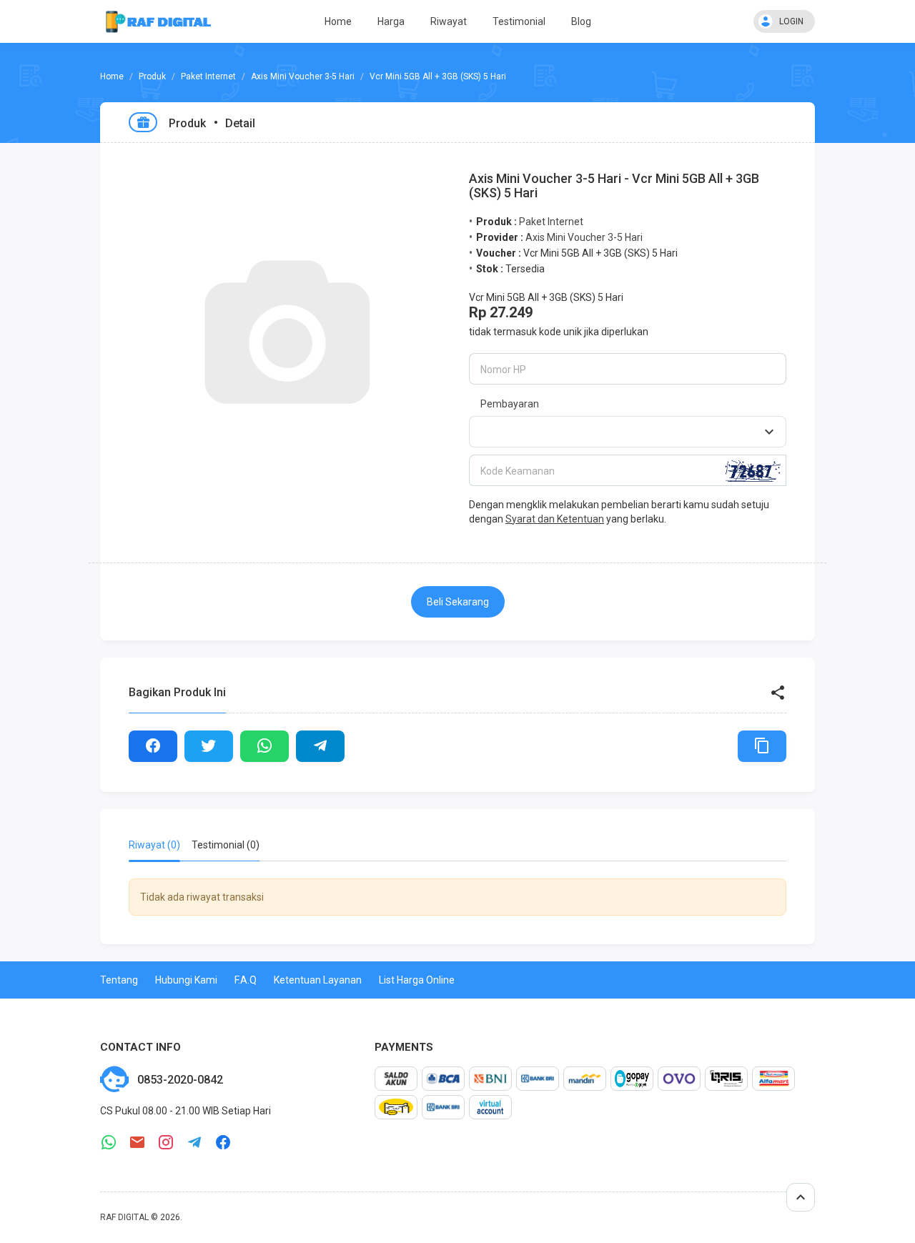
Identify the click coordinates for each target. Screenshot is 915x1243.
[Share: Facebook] (153, 746)
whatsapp (108, 1143)
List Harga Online (417, 980)
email (137, 1143)
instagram (166, 1143)
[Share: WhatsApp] (264, 746)
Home (338, 21)
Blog (581, 21)
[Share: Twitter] (208, 746)
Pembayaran (509, 404)
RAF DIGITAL (124, 1217)
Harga (391, 21)
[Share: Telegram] (320, 746)
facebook (223, 1143)
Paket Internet (208, 76)
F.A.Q (245, 980)
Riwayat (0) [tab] (154, 845)
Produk (152, 76)
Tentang (119, 980)
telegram (194, 1143)
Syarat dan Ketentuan (554, 519)
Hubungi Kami (186, 980)
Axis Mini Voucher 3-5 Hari (303, 76)
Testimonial (519, 21)
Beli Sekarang (458, 602)
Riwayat (448, 21)
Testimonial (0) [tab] (225, 845)
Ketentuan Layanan (318, 980)
